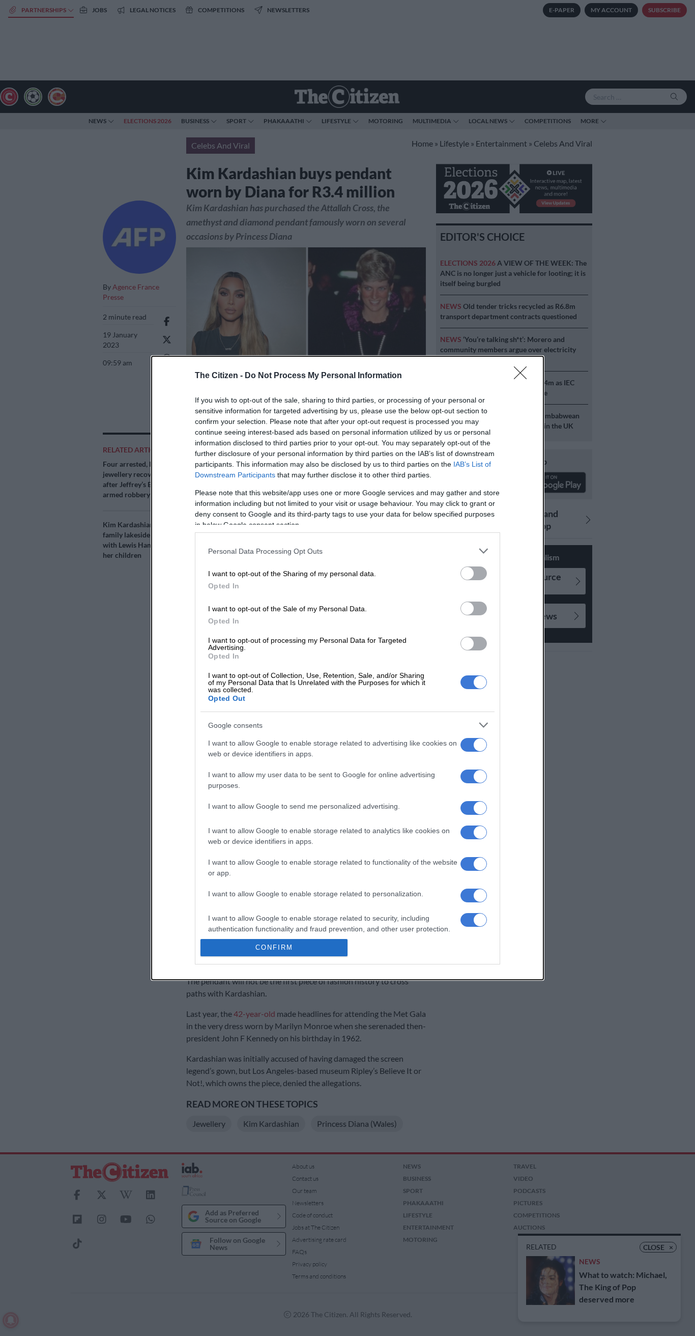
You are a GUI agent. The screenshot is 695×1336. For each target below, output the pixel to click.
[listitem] (347, 551)
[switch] (473, 573)
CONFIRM (274, 947)
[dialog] (347, 668)
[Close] (523, 376)
